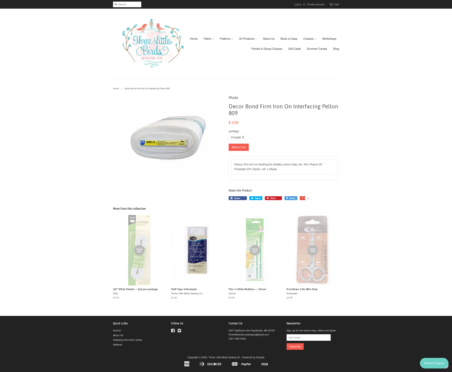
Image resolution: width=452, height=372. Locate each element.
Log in (298, 4)
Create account (315, 4)
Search (117, 330)
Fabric (208, 39)
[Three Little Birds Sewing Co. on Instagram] (179, 331)
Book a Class (289, 39)
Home (194, 39)
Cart (336, 4)
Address (117, 344)
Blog (336, 49)
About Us (269, 39)
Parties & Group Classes (266, 49)
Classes (308, 39)
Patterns (225, 39)
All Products (247, 39)
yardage (234, 131)
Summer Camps (317, 49)
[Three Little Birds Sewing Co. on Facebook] (173, 331)
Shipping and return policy (127, 339)
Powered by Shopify (253, 357)
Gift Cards (294, 49)
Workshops (329, 39)
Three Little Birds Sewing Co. (225, 357)
